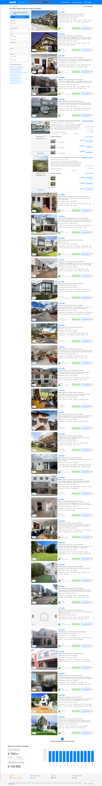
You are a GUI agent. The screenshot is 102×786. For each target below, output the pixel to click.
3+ (23, 45)
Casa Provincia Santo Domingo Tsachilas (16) (19, 72)
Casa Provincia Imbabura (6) (16, 78)
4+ (27, 45)
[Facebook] (52, 778)
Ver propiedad (85, 28)
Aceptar (85, 783)
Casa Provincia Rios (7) (15, 77)
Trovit (10, 6)
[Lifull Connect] (15, 778)
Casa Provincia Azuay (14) (15, 74)
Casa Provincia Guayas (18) (15, 71)
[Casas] (31, 778)
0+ (12, 45)
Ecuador (15, 6)
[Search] (49, 2)
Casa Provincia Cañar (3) (15, 83)
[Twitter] (55, 778)
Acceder (89, 2)
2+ (19, 45)
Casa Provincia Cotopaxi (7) (15, 75)
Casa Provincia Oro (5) (14, 80)
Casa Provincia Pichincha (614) (16, 66)
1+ (16, 45)
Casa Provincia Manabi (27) (15, 69)
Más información (11, 783)
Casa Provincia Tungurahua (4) (16, 81)
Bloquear (90, 783)
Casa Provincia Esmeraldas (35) (16, 68)
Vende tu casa (78, 2)
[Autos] (34, 778)
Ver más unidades (89, 136)
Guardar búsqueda (20, 17)
